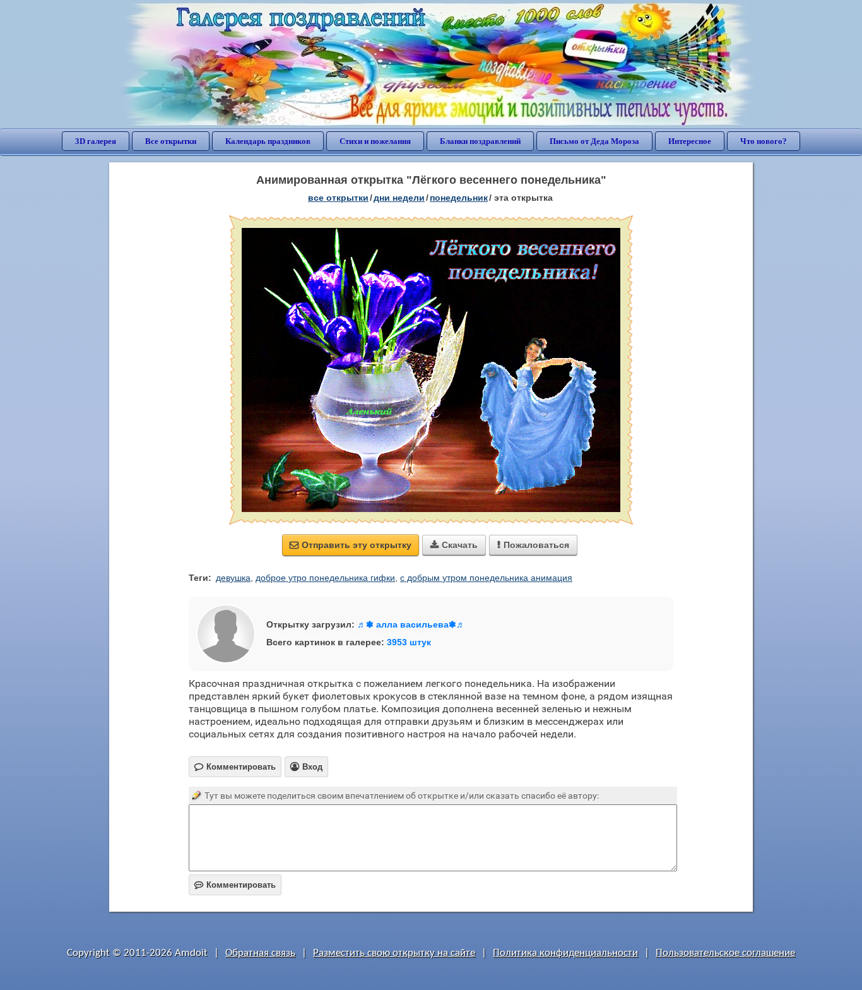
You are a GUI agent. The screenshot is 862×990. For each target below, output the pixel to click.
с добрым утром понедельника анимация (486, 578)
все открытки (338, 198)
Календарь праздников (267, 141)
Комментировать (235, 885)
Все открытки (170, 141)
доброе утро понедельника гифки (325, 578)
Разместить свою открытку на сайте (394, 953)
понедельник (459, 198)
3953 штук (409, 642)
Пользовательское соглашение (725, 953)
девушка (233, 578)
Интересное (689, 141)
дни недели (399, 198)
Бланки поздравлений (480, 141)
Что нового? (763, 141)
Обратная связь (260, 953)
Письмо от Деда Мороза (594, 141)
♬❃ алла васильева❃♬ (411, 624)
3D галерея (95, 141)
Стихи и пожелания (375, 141)
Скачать (454, 545)
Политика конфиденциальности (565, 953)
